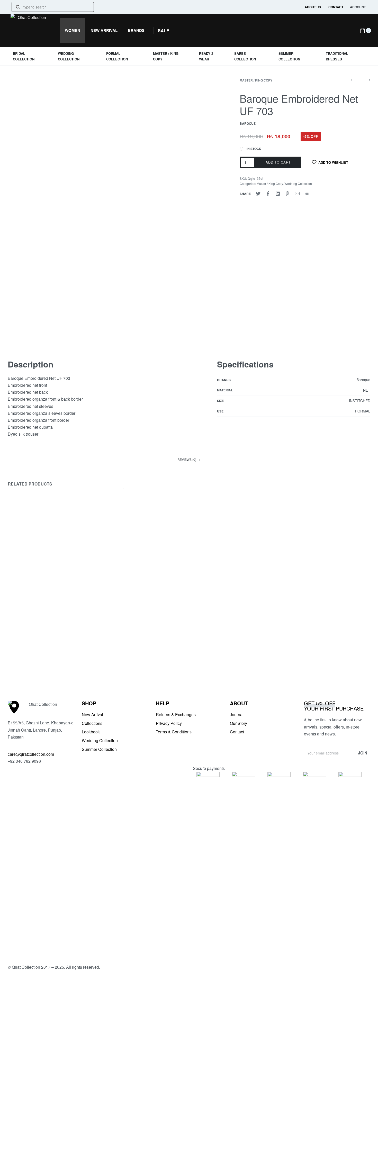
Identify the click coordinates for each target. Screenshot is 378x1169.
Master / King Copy (256, 80)
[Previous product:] (355, 82)
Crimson (108, 639)
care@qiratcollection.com (31, 754)
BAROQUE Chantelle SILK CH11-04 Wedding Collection (323, 650)
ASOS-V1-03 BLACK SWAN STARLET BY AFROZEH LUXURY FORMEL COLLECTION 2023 (232, 653)
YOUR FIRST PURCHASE (334, 705)
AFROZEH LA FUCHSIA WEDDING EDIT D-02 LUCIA (45, 650)
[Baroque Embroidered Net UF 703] (258, 193)
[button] (163, 31)
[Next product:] (366, 82)
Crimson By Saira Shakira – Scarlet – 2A (142, 647)
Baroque (293, 639)
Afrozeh (16, 639)
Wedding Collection (298, 183)
